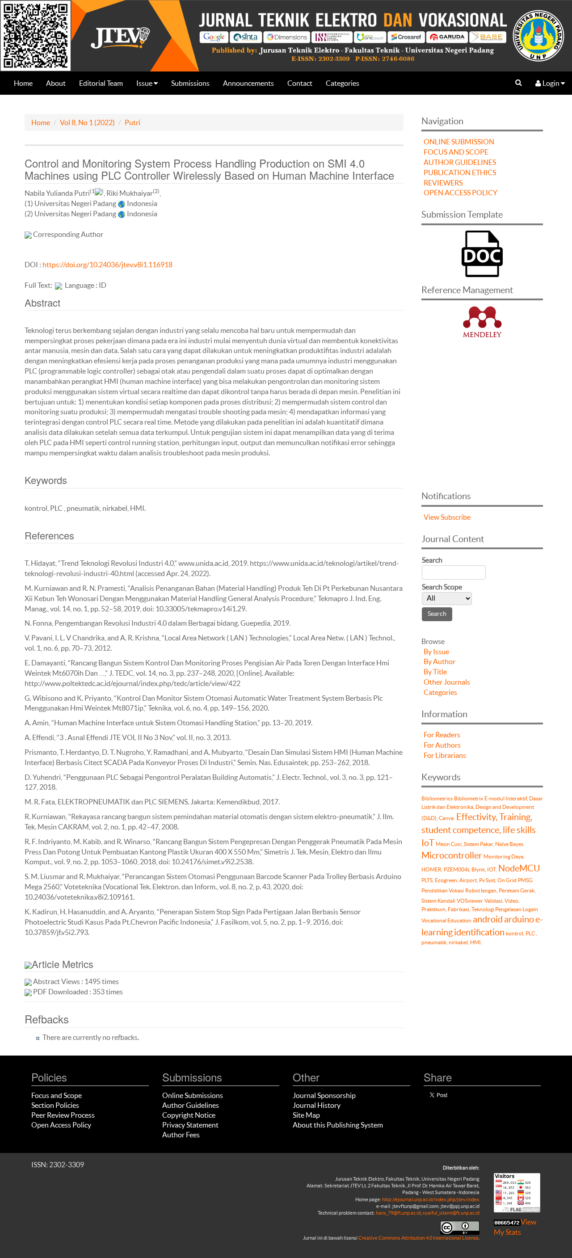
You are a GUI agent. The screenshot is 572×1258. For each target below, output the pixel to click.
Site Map (306, 1115)
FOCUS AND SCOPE (456, 152)
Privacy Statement (190, 1125)
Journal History (317, 1105)
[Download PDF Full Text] (58, 285)
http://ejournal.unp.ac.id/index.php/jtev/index (430, 1199)
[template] (482, 252)
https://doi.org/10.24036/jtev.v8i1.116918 (107, 265)
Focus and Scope (56, 1095)
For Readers (442, 735)
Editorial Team (101, 83)
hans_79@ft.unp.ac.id (398, 1213)
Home (23, 83)
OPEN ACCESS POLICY (460, 193)
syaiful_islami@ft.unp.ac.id (451, 1213)
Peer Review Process (63, 1115)
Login (551, 83)
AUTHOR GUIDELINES (460, 162)
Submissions (190, 83)
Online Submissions (192, 1095)
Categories (342, 83)
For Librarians (445, 755)
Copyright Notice (188, 1115)
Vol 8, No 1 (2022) (87, 122)
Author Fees (181, 1135)
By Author (439, 661)
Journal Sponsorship (324, 1095)
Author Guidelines (190, 1105)
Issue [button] (145, 83)
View (431, 517)
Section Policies (55, 1105)
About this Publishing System (338, 1125)
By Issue (436, 652)
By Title (435, 672)
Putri (132, 122)
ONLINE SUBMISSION (459, 142)
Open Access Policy (61, 1125)
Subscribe (456, 517)
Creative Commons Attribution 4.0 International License (418, 1238)
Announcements (248, 83)
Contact (299, 83)
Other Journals (447, 682)
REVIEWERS (443, 183)
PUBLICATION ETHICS (460, 172)
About (56, 83)
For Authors (442, 745)
